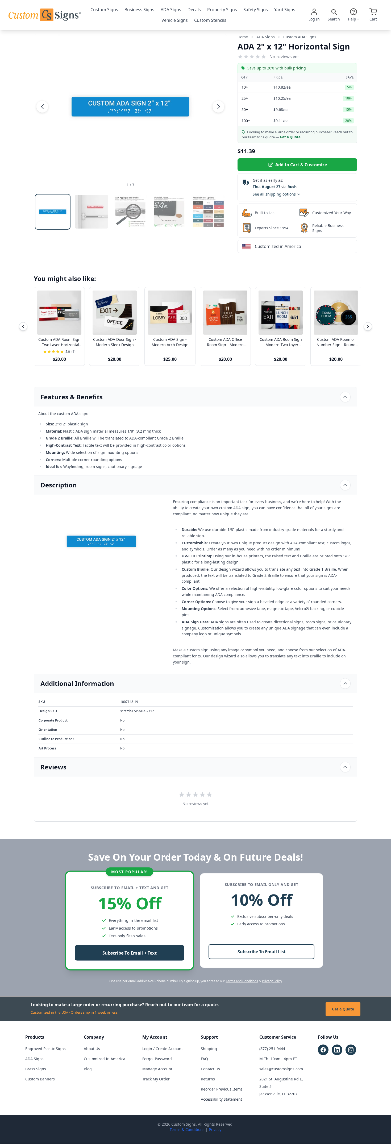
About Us (92, 1048)
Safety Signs (255, 10)
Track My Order (156, 1078)
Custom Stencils (210, 20)
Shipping (209, 1048)
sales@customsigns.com (281, 1068)
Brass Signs (35, 1068)
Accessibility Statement (221, 1099)
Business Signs (139, 10)
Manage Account (157, 1068)
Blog (88, 1068)
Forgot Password (157, 1058)
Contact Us (210, 1068)
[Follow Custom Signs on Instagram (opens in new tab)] (351, 1049)
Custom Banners (40, 1078)
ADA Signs (171, 10)
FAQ (204, 1058)
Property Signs (222, 10)
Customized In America (104, 1058)
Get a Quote (343, 1009)
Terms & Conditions (187, 1129)
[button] (42, 107)
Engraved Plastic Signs (45, 1048)
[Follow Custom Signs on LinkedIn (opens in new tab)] (337, 1049)
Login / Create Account (162, 1048)
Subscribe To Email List (262, 952)
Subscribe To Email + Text (129, 953)
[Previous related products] (23, 326)
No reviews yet (284, 57)
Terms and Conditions (242, 981)
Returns (208, 1078)
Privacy (215, 1129)
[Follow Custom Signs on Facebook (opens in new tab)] (323, 1049)
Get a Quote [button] (290, 137)
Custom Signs (104, 10)
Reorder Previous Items (222, 1089)
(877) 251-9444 (272, 1048)
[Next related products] (368, 326)
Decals (194, 10)
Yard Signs (284, 10)
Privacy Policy (272, 981)
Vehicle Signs (174, 20)
